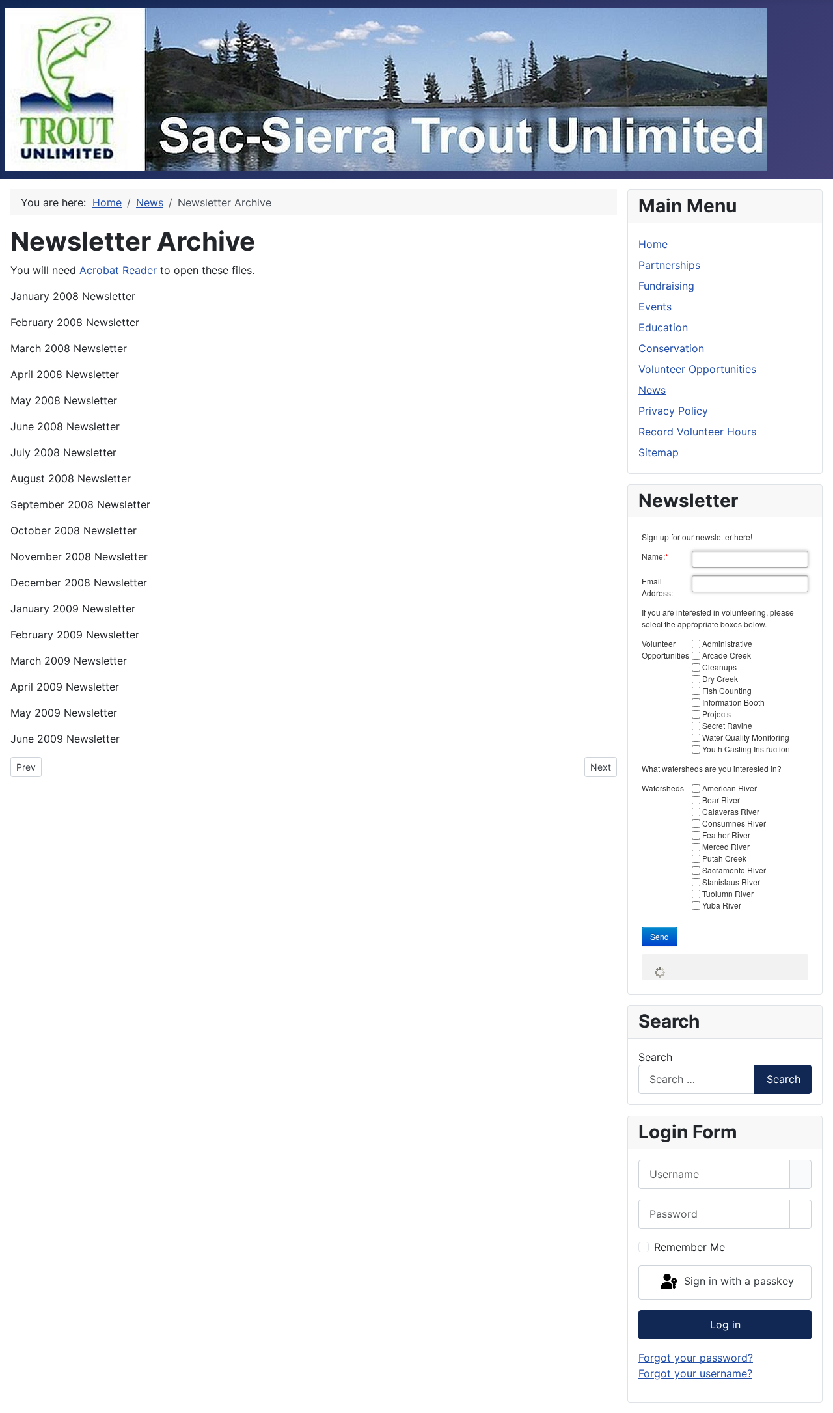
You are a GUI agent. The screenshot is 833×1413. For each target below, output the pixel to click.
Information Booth (733, 701)
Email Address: (657, 586)
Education (663, 327)
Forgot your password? (695, 1357)
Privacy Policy (673, 410)
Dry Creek (720, 678)
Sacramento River (734, 869)
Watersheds (663, 787)
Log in (725, 1324)
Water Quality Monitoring (745, 737)
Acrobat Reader (118, 270)
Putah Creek (724, 858)
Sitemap (658, 452)
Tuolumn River (728, 893)
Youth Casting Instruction (746, 748)
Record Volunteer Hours (697, 431)
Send (659, 936)
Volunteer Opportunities (697, 369)
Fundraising (666, 285)
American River (729, 787)
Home (653, 244)
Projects (716, 713)
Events (655, 306)
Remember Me (689, 1247)
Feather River (726, 834)
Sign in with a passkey (737, 1281)
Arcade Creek (726, 655)
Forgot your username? (695, 1373)
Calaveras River (730, 811)
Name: (655, 556)
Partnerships (669, 264)
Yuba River (721, 905)
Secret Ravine (727, 725)
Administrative (727, 643)
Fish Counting (727, 690)
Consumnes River (734, 823)
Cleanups (719, 666)
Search (655, 1056)
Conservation (671, 348)
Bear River (721, 799)
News (652, 389)
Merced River (726, 846)
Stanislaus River (731, 881)
